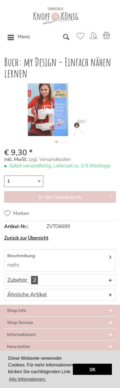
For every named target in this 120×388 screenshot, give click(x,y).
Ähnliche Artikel (27, 294)
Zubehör (21, 280)
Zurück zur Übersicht (26, 238)
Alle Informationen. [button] (27, 379)
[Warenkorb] (106, 37)
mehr (13, 265)
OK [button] (92, 369)
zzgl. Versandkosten (49, 159)
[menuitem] (18, 37)
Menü (24, 37)
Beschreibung (21, 256)
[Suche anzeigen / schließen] (65, 37)
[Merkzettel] (79, 37)
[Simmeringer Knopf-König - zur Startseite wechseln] (55, 15)
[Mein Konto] (93, 37)
